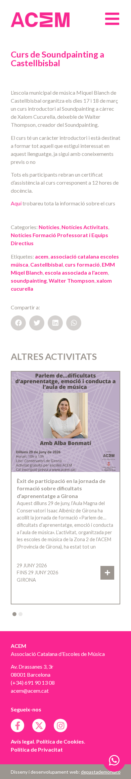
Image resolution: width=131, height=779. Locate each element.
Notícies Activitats (84, 227)
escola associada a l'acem (76, 272)
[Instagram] (60, 725)
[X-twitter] (39, 725)
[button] (18, 322)
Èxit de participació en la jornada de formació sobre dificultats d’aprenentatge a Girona (61, 488)
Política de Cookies (60, 741)
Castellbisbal (46, 264)
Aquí (16, 203)
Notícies (49, 227)
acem (41, 256)
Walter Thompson (71, 280)
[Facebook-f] (17, 725)
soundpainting (29, 280)
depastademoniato (101, 772)
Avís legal (22, 741)
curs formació (82, 264)
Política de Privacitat (37, 749)
